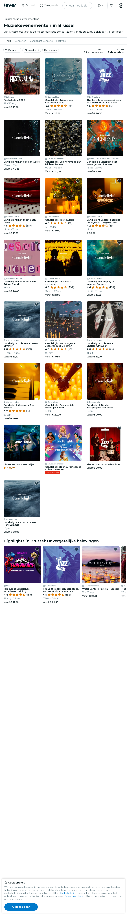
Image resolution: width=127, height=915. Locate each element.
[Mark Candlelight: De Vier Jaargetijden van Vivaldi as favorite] (119, 366)
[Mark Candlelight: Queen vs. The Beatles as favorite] (36, 366)
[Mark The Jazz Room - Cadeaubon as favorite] (119, 428)
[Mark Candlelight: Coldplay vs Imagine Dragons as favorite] (119, 243)
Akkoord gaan (21, 906)
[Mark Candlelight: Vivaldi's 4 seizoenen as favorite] (78, 243)
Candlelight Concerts (41, 41)
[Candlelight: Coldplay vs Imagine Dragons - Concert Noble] (105, 258)
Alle (9, 40)
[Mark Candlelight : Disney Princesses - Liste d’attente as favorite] (78, 428)
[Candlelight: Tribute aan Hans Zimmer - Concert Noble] (22, 319)
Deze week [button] (50, 50)
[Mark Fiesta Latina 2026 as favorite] (36, 61)
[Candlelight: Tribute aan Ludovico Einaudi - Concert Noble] (63, 76)
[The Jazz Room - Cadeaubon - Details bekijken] (105, 443)
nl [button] (103, 5)
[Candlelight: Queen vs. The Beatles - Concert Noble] (22, 381)
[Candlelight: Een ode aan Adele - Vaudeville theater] (22, 138)
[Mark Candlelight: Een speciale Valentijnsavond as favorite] (78, 366)
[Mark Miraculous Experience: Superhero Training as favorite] (37, 549)
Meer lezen (116, 31)
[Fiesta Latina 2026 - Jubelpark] (22, 76)
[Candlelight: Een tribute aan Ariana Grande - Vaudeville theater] (22, 258)
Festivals (61, 41)
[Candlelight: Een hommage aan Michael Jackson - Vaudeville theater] (63, 138)
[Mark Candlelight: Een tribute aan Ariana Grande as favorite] (36, 243)
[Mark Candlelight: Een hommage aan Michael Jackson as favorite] (78, 123)
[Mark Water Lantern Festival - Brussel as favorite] (116, 549)
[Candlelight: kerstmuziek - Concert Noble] (63, 196)
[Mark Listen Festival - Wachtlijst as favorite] (36, 428)
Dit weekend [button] (31, 50)
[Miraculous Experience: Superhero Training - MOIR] (22, 564)
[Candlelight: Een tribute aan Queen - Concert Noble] (22, 196)
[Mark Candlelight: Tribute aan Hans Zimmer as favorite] (36, 305)
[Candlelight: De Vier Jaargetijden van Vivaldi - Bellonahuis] (105, 381)
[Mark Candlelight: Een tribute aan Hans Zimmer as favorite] (36, 484)
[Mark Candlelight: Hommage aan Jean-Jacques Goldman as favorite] (78, 305)
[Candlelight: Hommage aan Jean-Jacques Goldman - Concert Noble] (63, 319)
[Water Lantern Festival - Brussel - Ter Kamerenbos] (101, 564)
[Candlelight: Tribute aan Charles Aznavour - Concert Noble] (105, 319)
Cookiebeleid (67, 893)
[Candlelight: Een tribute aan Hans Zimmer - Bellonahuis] (22, 498)
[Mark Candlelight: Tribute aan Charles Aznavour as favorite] (119, 305)
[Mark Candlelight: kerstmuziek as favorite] (78, 181)
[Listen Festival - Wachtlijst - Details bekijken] (22, 443)
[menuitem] (9, 41)
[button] (27, 19)
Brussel (8, 19)
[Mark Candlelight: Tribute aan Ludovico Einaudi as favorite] (78, 61)
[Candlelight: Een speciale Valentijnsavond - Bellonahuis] (63, 381)
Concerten (20, 41)
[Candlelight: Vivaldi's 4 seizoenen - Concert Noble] (63, 258)
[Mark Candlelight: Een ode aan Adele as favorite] (36, 123)
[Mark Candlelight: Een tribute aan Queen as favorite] (36, 181)
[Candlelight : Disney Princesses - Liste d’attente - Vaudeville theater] (63, 443)
